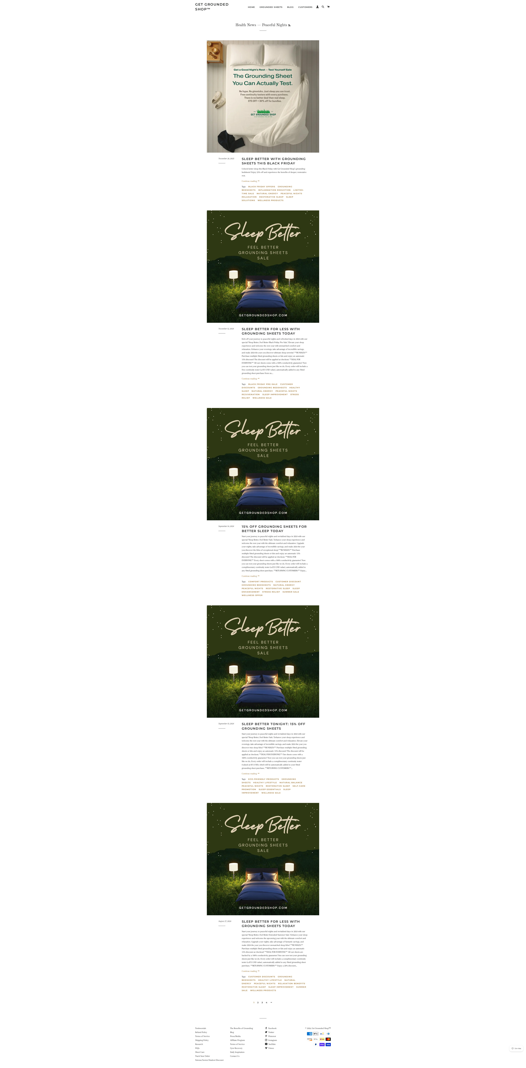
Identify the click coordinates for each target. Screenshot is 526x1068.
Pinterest (272, 1036)
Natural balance (291, 782)
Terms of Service (202, 1036)
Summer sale (291, 592)
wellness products (271, 200)
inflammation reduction (274, 190)
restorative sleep (271, 197)
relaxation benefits (291, 983)
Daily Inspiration (237, 1052)
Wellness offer (252, 595)
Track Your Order (202, 1056)
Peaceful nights (252, 588)
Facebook (272, 1028)
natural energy (267, 193)
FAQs (197, 1048)
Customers (305, 7)
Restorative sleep (278, 588)
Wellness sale (271, 793)
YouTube (272, 1044)
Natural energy (284, 585)
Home (251, 7)
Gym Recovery (236, 1048)
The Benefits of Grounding (241, 1028)
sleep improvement (275, 394)
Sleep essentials (270, 789)
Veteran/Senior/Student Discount (209, 1060)
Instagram (272, 1040)
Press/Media (235, 1036)
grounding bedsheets (272, 387)
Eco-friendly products (263, 779)
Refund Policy (201, 1032)
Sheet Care (199, 1052)
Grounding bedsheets (256, 585)
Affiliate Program (237, 1040)
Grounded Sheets (271, 7)
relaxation (249, 197)
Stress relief (271, 592)
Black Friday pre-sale (263, 384)
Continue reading (249, 181)
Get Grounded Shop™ (212, 6)
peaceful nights (291, 193)
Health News (245, 25)
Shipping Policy (202, 1040)
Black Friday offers (261, 186)
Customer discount (288, 581)
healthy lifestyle (270, 980)
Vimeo (271, 1048)
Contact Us (234, 1056)
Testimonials (200, 1028)
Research (199, 1044)
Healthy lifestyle (265, 782)
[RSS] (289, 26)
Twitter (271, 1032)
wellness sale (262, 398)
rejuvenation (251, 394)
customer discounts (261, 977)
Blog (290, 7)
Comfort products (260, 581)
